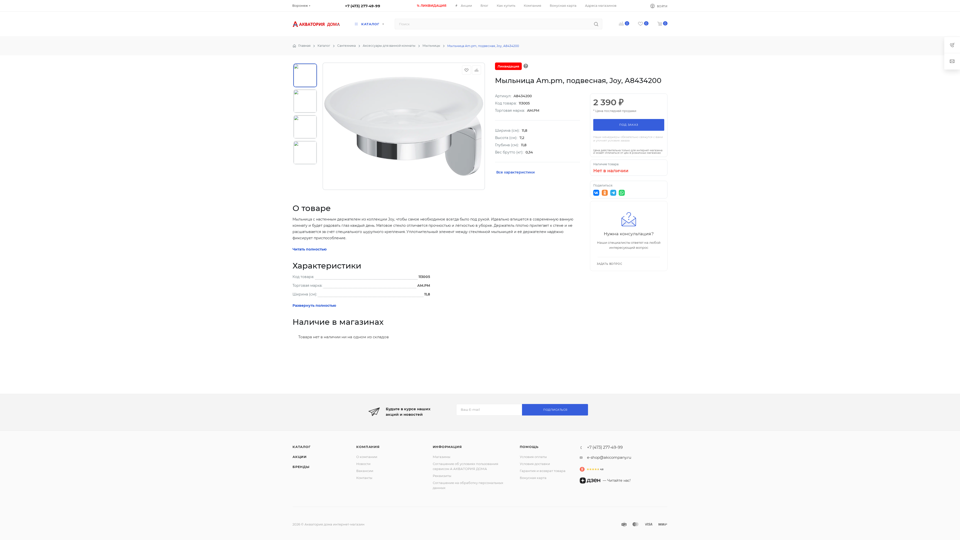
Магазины (441, 457)
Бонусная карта (533, 478)
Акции (299, 457)
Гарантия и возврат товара (543, 471)
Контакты (364, 478)
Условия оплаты (533, 457)
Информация (447, 447)
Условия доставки (535, 464)
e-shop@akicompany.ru (609, 457)
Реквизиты (442, 476)
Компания (368, 447)
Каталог (301, 447)
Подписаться (555, 410)
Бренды (301, 467)
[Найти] (596, 24)
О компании (366, 457)
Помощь (529, 447)
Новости (363, 464)
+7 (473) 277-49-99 (362, 6)
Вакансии (364, 471)
